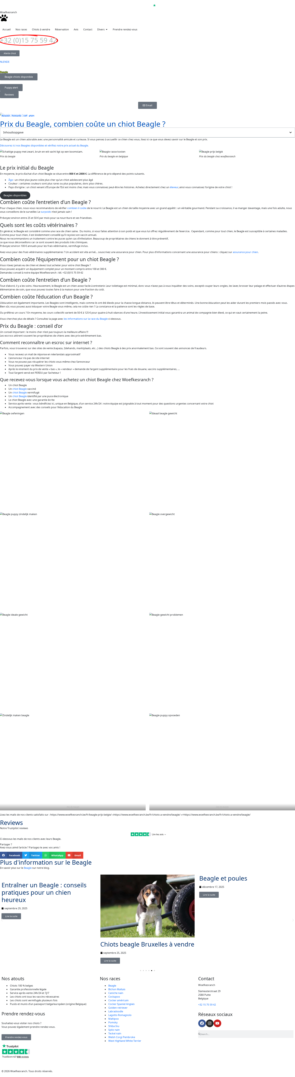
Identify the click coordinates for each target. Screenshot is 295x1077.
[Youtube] (217, 1023)
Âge (10, 180)
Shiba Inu (113, 1026)
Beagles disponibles (15, 195)
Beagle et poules (223, 878)
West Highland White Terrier (124, 1041)
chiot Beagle (19, 389)
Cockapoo (114, 996)
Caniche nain (115, 993)
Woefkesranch (8, 12)
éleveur (174, 187)
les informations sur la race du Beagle (86, 318)
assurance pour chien (245, 252)
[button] (290, 132)
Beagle (28, 868)
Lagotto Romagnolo (120, 1015)
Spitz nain (114, 1029)
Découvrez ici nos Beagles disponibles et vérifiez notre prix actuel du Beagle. (44, 145)
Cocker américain (118, 1000)
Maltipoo (113, 1018)
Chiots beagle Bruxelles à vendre (147, 944)
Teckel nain (114, 1033)
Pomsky (113, 1022)
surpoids (46, 211)
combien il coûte (77, 208)
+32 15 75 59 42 (207, 1004)
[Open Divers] (106, 29)
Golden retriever (118, 1007)
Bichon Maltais (116, 989)
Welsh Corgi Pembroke (121, 1037)
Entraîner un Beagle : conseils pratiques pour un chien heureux (44, 892)
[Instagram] (210, 1023)
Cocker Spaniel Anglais (121, 1004)
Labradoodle (115, 1011)
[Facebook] (202, 1023)
